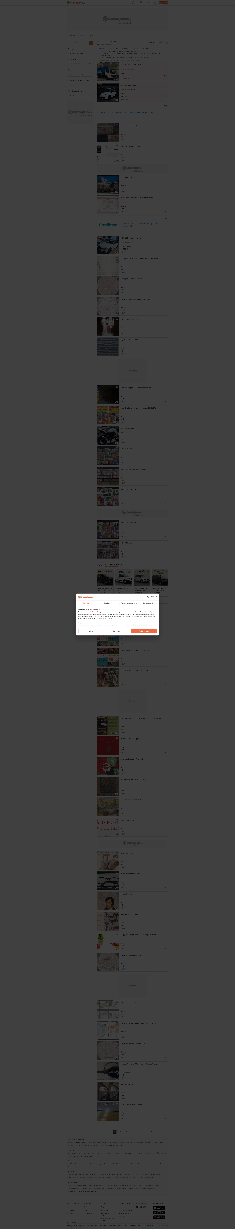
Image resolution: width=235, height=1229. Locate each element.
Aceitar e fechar (144, 631)
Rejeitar (91, 631)
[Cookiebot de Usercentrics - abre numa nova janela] (149, 597)
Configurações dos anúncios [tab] (127, 603)
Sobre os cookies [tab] (148, 603)
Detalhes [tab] (107, 603)
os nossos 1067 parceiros (91, 612)
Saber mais (116, 631)
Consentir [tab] (86, 603)
